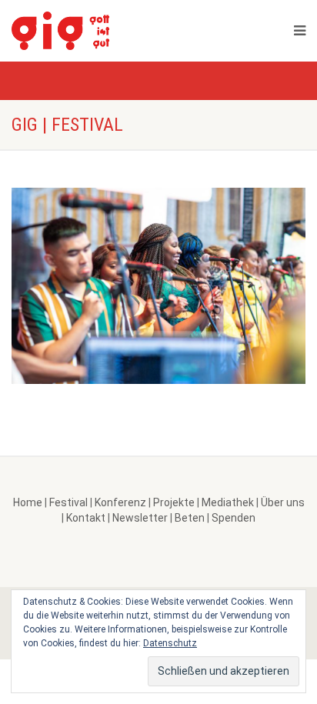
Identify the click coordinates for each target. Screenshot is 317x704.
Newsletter (140, 518)
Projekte (174, 502)
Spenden (233, 518)
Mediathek (228, 502)
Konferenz (120, 502)
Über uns (283, 502)
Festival (68, 502)
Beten (190, 518)
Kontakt (85, 518)
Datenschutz (170, 643)
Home (27, 502)
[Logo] (100, 31)
